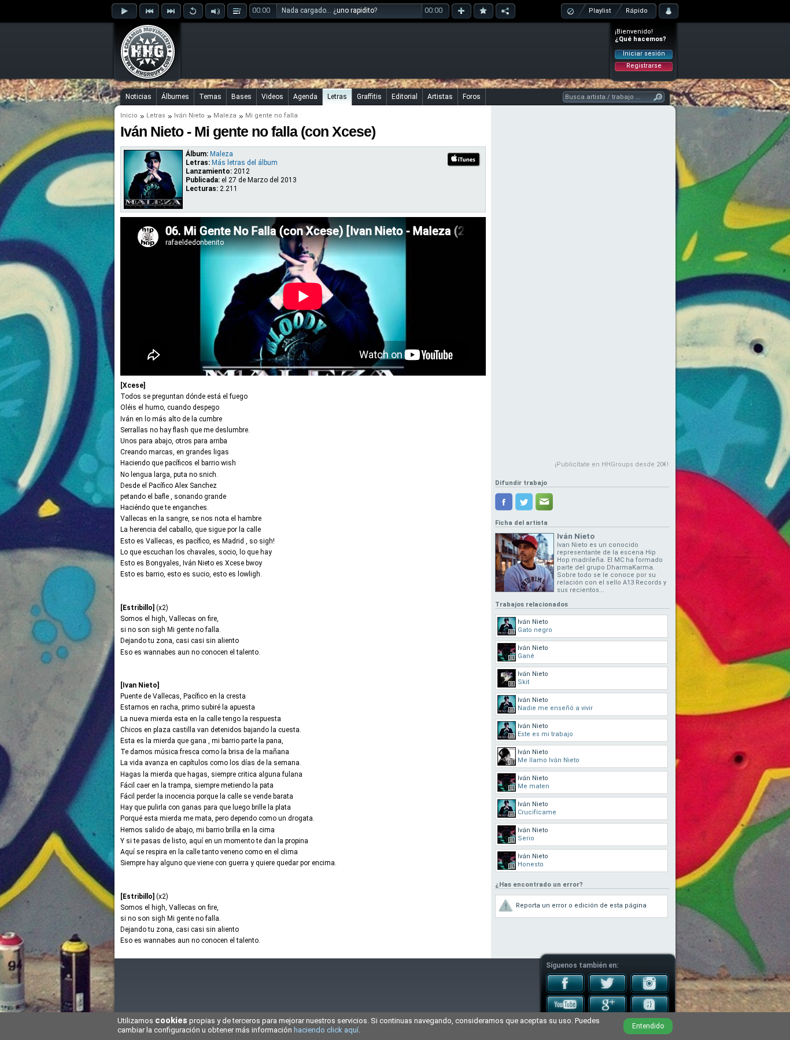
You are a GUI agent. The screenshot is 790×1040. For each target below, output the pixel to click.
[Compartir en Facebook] (503, 501)
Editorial (405, 97)
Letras (337, 97)
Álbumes (175, 97)
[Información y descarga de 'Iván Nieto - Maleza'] (153, 206)
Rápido (637, 10)
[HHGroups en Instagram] (649, 991)
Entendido (648, 1026)
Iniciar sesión (644, 53)
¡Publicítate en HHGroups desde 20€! (612, 464)
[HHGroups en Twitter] (607, 991)
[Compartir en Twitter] (524, 501)
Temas (210, 97)
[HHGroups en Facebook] (565, 991)
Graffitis (369, 97)
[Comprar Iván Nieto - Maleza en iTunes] (464, 165)
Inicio (129, 115)
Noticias (138, 97)
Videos (272, 97)
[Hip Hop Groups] (144, 78)
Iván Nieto (189, 115)
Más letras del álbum (245, 163)
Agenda (305, 97)
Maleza (225, 115)
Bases (241, 97)
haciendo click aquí (326, 1030)
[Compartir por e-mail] (544, 501)
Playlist (600, 10)
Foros (472, 97)
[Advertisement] (395, 50)
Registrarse (644, 65)
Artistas (440, 97)
